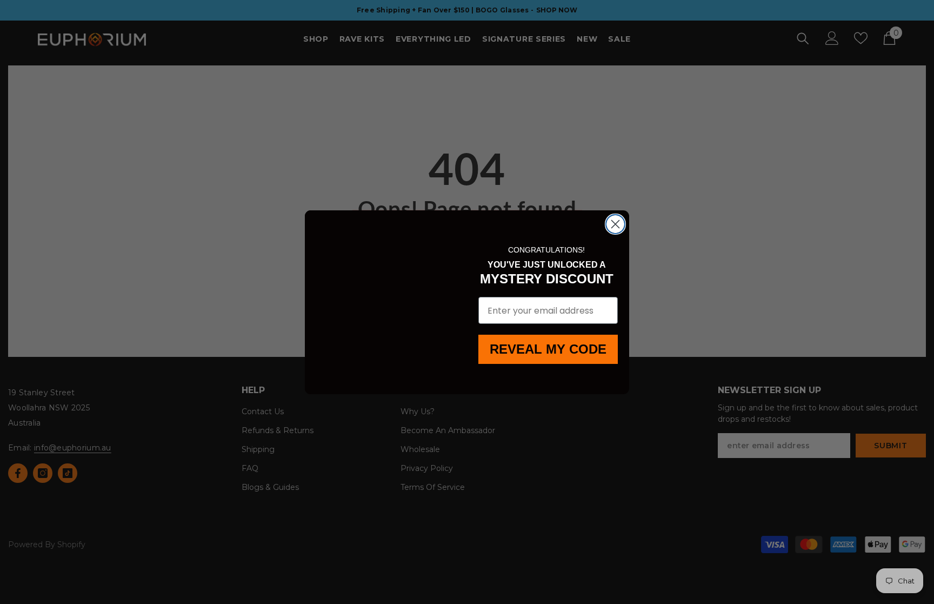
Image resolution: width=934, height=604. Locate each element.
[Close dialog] (615, 224)
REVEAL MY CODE (548, 349)
